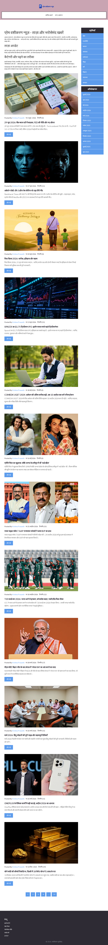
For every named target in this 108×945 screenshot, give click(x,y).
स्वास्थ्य (85, 77)
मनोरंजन (85, 57)
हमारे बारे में (7, 923)
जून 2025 (86, 152)
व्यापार (85, 46)
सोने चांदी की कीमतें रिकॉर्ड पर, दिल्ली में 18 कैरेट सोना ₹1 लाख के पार (30, 871)
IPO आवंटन (59, 15)
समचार (85, 83)
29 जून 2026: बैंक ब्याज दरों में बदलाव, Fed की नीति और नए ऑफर (29, 122)
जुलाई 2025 (86, 147)
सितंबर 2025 (87, 136)
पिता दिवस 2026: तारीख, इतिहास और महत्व (20, 258)
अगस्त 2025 (87, 141)
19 (54, 894)
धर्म (84, 67)
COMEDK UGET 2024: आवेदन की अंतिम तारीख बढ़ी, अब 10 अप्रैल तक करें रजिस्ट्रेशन (39, 394)
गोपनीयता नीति (8, 929)
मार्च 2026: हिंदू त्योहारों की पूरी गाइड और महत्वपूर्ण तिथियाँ (26, 735)
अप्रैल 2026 (87, 110)
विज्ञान (85, 72)
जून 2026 (86, 100)
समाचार (85, 52)
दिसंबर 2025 (87, 120)
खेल (84, 36)
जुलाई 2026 (86, 94)
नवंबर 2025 (86, 125)
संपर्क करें (6, 932)
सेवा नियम (6, 926)
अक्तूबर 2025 (87, 131)
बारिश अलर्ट (49, 15)
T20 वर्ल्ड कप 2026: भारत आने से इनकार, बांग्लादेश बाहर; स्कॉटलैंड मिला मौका (33, 599)
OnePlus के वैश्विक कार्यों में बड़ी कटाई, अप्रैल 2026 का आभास (29, 803)
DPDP (6, 936)
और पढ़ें (9, 134)
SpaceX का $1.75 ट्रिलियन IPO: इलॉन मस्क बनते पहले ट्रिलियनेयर (31, 326)
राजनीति (85, 41)
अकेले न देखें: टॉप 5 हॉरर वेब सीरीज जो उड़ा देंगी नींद (23, 190)
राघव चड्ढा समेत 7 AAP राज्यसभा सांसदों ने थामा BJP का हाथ (27, 531)
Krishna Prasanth (18, 118)
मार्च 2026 (86, 116)
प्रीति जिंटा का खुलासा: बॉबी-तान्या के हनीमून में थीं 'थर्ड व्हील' (26, 463)
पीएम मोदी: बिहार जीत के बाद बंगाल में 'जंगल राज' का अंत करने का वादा (30, 667)
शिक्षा (84, 62)
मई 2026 (85, 105)
